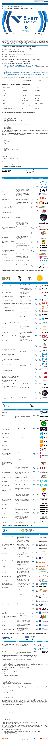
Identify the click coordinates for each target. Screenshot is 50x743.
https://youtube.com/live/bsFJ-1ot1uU (16, 164)
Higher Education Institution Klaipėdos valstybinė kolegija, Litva (20, 78)
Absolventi (20, 4)
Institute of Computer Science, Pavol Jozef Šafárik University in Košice (26, 75)
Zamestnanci (28, 4)
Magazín (39, 4)
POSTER (32, 183)
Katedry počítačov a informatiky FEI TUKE (11, 65)
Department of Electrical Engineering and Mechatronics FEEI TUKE (33, 74)
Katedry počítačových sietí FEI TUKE (10, 68)
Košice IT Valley (31, 34)
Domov (3, 6)
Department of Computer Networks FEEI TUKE (27, 68)
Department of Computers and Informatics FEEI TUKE (28, 65)
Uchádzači (9, 4)
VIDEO (32, 181)
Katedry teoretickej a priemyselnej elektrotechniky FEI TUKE (14, 72)
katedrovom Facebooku (14, 158)
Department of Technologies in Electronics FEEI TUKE (28, 71)
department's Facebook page (15, 159)
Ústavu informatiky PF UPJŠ (8, 75)
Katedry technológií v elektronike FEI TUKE (11, 71)
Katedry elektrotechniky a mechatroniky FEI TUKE (12, 74)
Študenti (15, 4)
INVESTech (38, 36)
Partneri (34, 4)
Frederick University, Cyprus (41, 80)
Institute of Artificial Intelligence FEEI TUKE (26, 66)
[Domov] (14, 1)
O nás (4, 4)
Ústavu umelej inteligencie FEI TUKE (10, 66)
